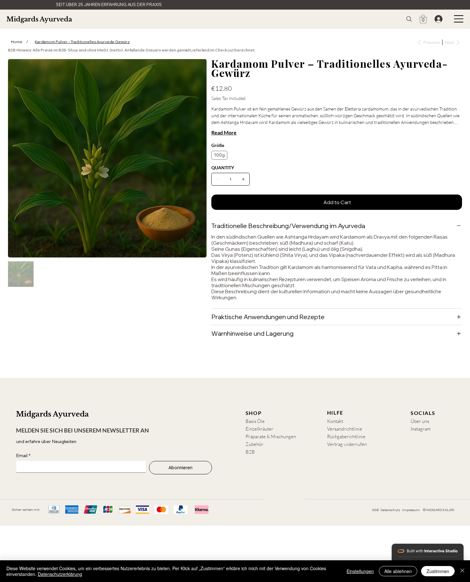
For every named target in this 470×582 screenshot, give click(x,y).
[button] (423, 19)
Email (23, 455)
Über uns (420, 421)
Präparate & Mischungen (271, 436)
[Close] (462, 571)
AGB (375, 510)
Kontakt (335, 421)
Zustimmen (438, 571)
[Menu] (459, 19)
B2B (250, 452)
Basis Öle (255, 421)
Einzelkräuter (259, 429)
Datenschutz (390, 510)
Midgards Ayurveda (39, 19)
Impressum (411, 510)
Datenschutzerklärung (60, 574)
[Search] (409, 19)
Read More (224, 132)
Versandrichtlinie (344, 429)
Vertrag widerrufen (347, 444)
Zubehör (254, 444)
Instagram (421, 429)
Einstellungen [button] (360, 571)
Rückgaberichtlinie (346, 436)
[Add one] (243, 179)
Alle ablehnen (398, 571)
